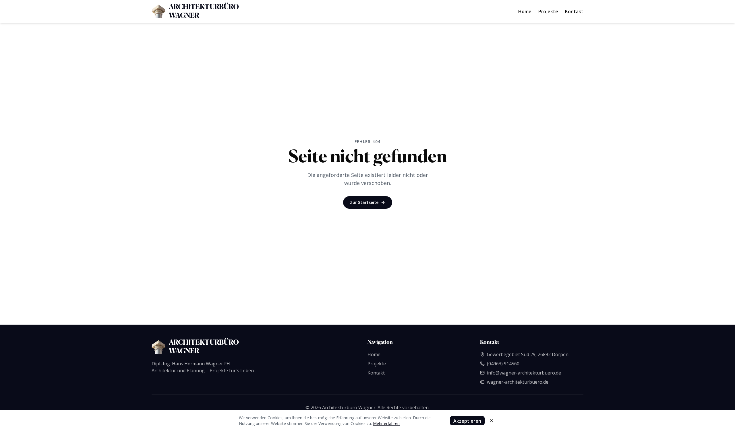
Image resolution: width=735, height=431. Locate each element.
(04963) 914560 (503, 363)
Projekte (548, 11)
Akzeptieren (467, 421)
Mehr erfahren (386, 423)
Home (524, 11)
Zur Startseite (364, 202)
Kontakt (574, 11)
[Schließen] (491, 420)
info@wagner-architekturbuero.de (524, 373)
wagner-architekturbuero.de (517, 382)
